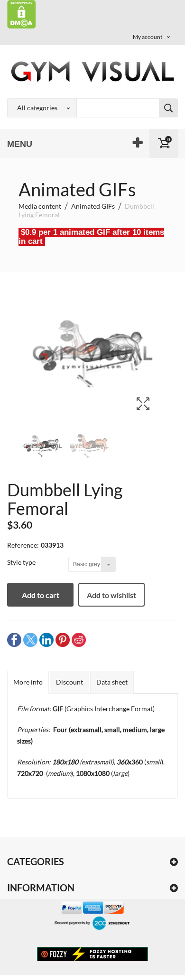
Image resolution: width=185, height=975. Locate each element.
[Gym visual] (92, 71)
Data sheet (112, 682)
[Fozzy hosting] (92, 953)
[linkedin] (46, 639)
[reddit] (79, 639)
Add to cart (40, 594)
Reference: (23, 545)
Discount (69, 682)
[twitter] (30, 639)
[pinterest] (63, 639)
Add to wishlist (111, 594)
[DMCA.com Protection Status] (21, 13)
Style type (22, 562)
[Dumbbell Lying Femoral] (42, 446)
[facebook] (14, 639)
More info (28, 682)
